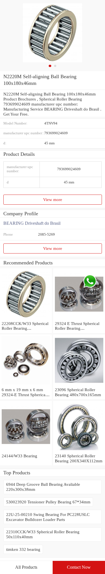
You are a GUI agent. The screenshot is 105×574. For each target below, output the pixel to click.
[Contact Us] (90, 287)
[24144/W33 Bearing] (26, 450)
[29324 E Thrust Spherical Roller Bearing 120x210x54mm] (79, 318)
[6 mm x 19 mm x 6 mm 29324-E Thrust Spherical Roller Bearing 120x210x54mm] (26, 384)
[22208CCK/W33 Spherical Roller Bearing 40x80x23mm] (26, 318)
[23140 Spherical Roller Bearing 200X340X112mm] (79, 450)
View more (52, 199)
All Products (26, 567)
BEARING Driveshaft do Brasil (31, 223)
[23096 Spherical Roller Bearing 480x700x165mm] (79, 384)
